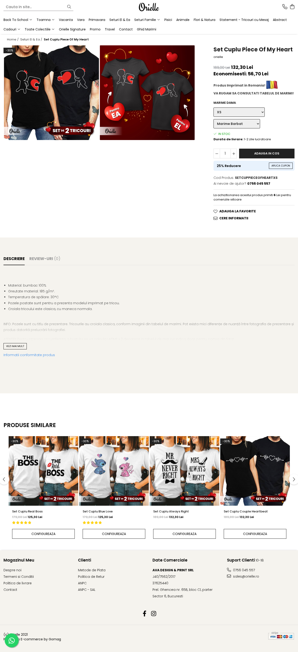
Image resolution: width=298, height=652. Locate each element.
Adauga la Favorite (237, 211)
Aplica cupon (280, 165)
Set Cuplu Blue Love (98, 511)
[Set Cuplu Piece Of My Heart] (51, 92)
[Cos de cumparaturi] (292, 7)
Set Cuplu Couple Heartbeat (246, 511)
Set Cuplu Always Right (171, 511)
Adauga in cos (266, 153)
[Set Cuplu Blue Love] (114, 471)
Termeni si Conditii (18, 576)
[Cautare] (69, 7)
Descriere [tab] (14, 258)
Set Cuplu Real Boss (27, 511)
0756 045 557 (243, 570)
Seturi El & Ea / (31, 39)
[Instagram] (153, 614)
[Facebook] (144, 614)
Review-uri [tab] (44, 258)
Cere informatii (233, 218)
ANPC (82, 583)
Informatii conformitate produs (29, 355)
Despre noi (12, 570)
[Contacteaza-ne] (284, 7)
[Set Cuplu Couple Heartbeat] (255, 471)
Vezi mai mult (15, 346)
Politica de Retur (91, 576)
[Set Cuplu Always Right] (184, 471)
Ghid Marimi (146, 29)
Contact (126, 29)
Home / (13, 39)
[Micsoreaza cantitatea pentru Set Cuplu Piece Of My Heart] (216, 153)
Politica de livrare (17, 583)
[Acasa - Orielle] (149, 7)
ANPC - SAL (86, 589)
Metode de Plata (91, 570)
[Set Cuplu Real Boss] (43, 471)
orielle (218, 57)
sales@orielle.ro (245, 576)
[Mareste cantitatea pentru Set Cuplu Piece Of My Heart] (233, 153)
